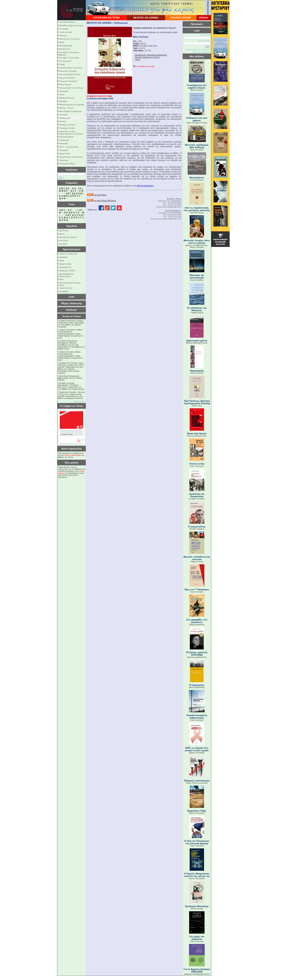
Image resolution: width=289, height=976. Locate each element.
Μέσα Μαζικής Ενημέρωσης (70, 111)
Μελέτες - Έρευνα (66, 108)
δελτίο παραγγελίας (73, 455)
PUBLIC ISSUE (65, 264)
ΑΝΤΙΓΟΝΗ (64, 231)
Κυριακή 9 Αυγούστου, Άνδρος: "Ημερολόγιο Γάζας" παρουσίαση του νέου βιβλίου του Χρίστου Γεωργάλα (71, 324)
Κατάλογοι (71, 310)
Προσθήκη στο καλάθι (144, 66)
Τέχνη (137, 60)
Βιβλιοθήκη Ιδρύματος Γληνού (71, 25)
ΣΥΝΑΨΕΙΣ (63, 292)
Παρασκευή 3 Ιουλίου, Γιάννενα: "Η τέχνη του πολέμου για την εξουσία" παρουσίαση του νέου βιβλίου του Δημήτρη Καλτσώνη (71, 395)
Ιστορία (62, 64)
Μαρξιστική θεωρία (66, 98)
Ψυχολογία (63, 160)
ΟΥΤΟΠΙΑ (63, 241)
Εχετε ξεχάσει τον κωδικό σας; (198, 49)
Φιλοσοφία (63, 143)
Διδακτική (63, 36)
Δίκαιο (61, 42)
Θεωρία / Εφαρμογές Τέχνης (147, 57)
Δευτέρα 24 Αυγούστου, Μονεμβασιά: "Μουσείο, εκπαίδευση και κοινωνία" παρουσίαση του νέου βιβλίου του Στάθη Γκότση (71, 345)
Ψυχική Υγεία (64, 154)
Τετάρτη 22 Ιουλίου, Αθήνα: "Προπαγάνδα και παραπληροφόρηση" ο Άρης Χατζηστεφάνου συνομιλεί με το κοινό (70, 356)
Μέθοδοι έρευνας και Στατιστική (71, 105)
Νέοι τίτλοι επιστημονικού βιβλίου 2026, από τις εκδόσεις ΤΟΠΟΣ (70, 378)
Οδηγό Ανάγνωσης (145, 186)
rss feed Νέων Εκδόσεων (105, 200)
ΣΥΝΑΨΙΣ (63, 244)
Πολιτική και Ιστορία (67, 125)
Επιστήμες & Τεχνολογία (69, 58)
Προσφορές (197, 24)
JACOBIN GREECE (67, 22)
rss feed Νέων (100, 195)
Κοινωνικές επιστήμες (68, 71)
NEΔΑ (61, 261)
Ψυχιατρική (63, 150)
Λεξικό (61, 95)
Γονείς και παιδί (65, 32)
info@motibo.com (174, 207)
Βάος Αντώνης (140, 37)
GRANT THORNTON (68, 254)
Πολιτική (62, 121)
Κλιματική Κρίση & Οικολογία (70, 68)
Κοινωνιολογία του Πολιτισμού (71, 88)
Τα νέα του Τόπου (71, 316)
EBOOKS (203, 17)
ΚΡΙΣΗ (62, 234)
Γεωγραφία (63, 29)
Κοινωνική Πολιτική (67, 78)
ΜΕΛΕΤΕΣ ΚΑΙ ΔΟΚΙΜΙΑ (145, 17)
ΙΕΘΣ (61, 279)
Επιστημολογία (65, 61)
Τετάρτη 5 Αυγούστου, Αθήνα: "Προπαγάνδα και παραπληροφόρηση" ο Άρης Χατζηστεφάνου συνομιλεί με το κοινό (70, 334)
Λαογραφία (63, 91)
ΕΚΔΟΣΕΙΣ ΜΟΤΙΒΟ (181, 17)
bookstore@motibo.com (171, 219)
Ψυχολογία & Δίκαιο (67, 164)
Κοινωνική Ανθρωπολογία (69, 74)
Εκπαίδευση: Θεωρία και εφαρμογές (151, 55)
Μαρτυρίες (63, 101)
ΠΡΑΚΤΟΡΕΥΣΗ (66, 288)
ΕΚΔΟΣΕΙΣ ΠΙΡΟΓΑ (67, 271)
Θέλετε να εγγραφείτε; (202, 52)
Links (71, 297)
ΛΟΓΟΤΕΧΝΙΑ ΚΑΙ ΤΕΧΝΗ (106, 17)
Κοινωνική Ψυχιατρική (68, 81)
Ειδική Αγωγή (64, 49)
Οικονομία (63, 115)
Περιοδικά (71, 226)
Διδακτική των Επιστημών (69, 39)
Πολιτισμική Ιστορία (67, 128)
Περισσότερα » (79, 401)
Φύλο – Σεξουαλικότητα (68, 147)
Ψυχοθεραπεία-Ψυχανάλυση (70, 157)
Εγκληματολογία (65, 46)
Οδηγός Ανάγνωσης (71, 303)
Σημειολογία (64, 140)
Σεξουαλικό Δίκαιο (66, 137)
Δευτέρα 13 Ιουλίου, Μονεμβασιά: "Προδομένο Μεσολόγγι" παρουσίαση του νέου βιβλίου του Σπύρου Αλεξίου (71, 386)
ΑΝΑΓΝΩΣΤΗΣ (65, 267)
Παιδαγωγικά (64, 118)
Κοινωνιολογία (65, 84)
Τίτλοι (71, 204)
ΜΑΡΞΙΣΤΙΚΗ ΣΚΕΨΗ (68, 237)
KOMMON (63, 257)
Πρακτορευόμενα (71, 249)
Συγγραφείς (72, 183)
